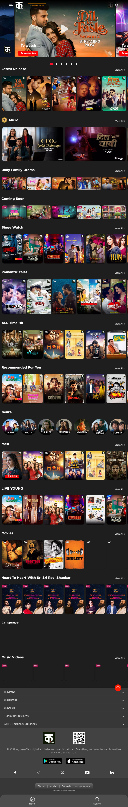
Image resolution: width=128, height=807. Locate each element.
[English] (12, 639)
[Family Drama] (100, 427)
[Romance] (64, 427)
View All (120, 121)
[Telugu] (74, 639)
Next (112, 30)
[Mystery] (82, 427)
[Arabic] (116, 639)
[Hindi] (33, 639)
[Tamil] (54, 639)
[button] (64, 692)
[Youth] (28, 427)
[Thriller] (46, 427)
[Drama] (10, 427)
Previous (16, 30)
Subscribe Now (37, 6)
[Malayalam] (95, 639)
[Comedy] (117, 427)
